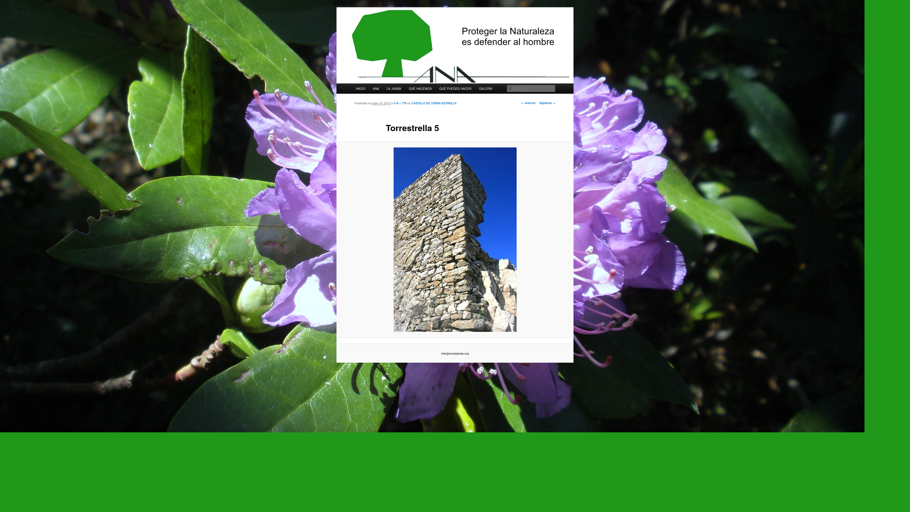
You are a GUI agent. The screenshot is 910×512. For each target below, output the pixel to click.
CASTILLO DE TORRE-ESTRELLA (434, 103)
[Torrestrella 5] (455, 239)
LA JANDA (394, 88)
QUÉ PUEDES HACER (455, 88)
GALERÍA (485, 88)
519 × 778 (400, 103)
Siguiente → (547, 103)
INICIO (360, 88)
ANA (376, 88)
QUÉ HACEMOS (420, 88)
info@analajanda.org (455, 353)
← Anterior (528, 103)
